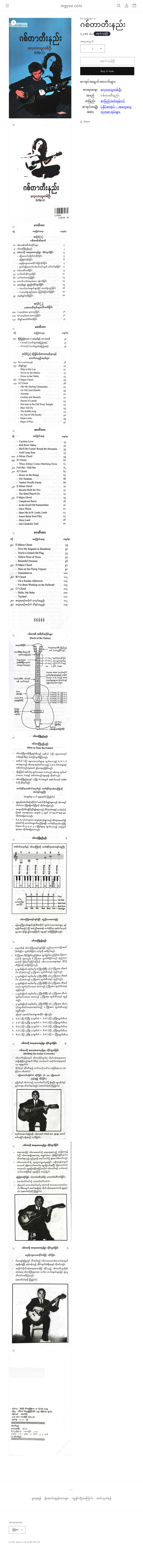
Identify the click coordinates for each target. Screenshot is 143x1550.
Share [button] (87, 121)
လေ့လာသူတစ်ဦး (111, 90)
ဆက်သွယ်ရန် (103, 1498)
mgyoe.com (21, 1542)
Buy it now (107, 71)
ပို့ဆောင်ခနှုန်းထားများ (56, 1498)
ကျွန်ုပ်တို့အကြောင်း (82, 1498)
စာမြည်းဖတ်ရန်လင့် (113, 101)
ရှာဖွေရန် (36, 1498)
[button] (7, 5)
